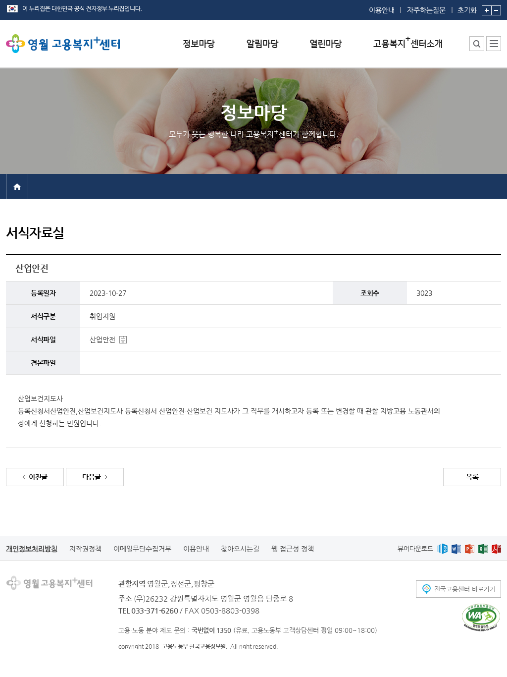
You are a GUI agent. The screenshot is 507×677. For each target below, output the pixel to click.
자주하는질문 (426, 10)
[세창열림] (481, 617)
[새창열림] (442, 548)
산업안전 (102, 339)
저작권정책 (85, 549)
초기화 (467, 9)
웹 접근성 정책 (292, 549)
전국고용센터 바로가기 (465, 589)
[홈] (17, 185)
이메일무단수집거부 (142, 549)
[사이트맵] (493, 43)
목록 (472, 477)
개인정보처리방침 (31, 549)
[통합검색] (476, 43)
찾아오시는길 (240, 549)
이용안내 (382, 10)
